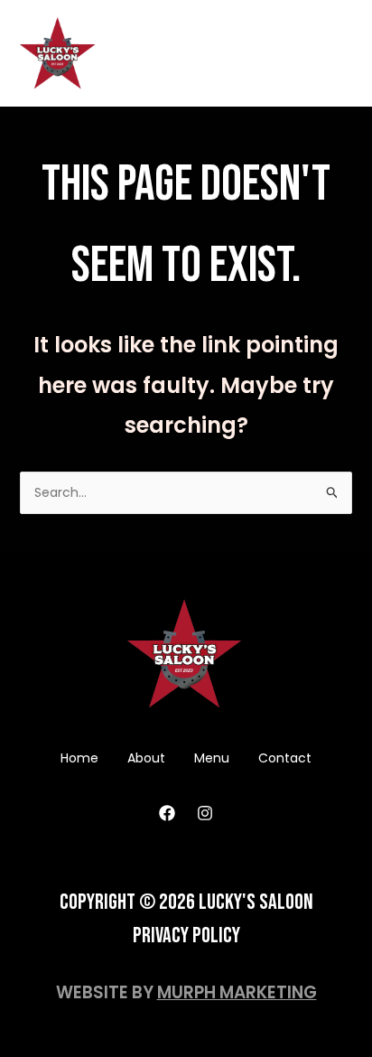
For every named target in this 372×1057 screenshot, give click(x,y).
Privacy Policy (186, 935)
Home (79, 758)
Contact (285, 758)
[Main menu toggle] (335, 53)
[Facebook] (167, 813)
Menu (211, 758)
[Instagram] (205, 813)
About (146, 758)
